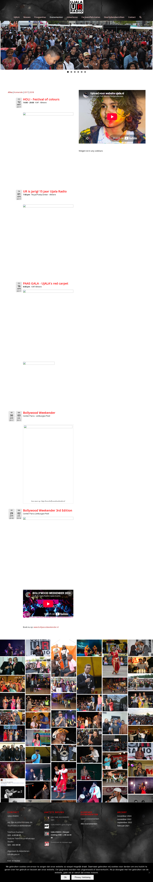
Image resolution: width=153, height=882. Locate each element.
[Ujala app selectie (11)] (38, 738)
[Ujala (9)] (63, 735)
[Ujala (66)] (63, 718)
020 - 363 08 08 (13, 844)
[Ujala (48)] (38, 720)
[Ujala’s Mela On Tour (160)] (140, 768)
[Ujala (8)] (63, 658)
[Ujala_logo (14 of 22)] (38, 703)
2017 (26, 92)
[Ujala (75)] (63, 753)
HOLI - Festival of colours (41, 99)
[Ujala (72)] (89, 737)
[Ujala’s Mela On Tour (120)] (89, 794)
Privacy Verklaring (82, 877)
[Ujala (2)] (89, 675)
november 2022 (124, 819)
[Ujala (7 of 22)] (63, 701)
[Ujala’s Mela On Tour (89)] (12, 717)
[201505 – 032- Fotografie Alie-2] (89, 648)
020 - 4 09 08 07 (14, 835)
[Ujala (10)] (38, 755)
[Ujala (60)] (114, 703)
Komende (18, 92)
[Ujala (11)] (38, 665)
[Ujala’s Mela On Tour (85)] (12, 684)
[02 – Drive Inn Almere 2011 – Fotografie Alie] (114, 743)
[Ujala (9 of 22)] (114, 685)
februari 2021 (123, 825)
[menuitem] (17, 17)
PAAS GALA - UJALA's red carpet (45, 283)
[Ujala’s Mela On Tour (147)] (38, 790)
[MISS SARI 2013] (12, 701)
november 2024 (124, 816)
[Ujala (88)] (89, 703)
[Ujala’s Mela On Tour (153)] (140, 665)
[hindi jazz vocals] (12, 752)
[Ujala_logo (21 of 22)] (140, 785)
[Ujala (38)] (140, 682)
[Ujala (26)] (38, 772)
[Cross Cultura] (140, 716)
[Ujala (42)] (12, 770)
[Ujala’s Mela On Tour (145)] (63, 780)
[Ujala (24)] (89, 772)
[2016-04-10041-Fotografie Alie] (38, 684)
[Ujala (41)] (140, 734)
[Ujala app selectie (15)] (140, 751)
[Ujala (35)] (114, 795)
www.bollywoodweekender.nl (46, 627)
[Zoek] (139, 17)
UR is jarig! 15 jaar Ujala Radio (45, 191)
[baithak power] (114, 723)
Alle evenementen (89, 823)
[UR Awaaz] (140, 699)
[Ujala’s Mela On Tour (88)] (114, 658)
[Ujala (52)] (114, 778)
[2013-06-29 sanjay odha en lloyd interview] (12, 666)
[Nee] (149, 872)
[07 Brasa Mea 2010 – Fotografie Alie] (38, 648)
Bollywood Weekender (39, 413)
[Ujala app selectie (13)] (140, 648)
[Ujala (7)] (114, 760)
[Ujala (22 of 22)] (12, 733)
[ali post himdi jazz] (12, 794)
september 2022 (124, 822)
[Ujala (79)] (89, 754)
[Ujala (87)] (89, 720)
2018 (32, 92)
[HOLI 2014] (63, 684)
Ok (65, 877)
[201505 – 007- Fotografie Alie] (12, 648)
